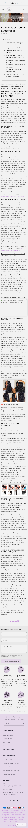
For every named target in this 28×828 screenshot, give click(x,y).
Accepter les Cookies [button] (14, 825)
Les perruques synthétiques (14, 48)
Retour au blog (15, 621)
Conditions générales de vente (11, 763)
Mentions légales (8, 767)
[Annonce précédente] (3, 2)
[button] (3, 9)
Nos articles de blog (8, 749)
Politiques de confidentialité (11, 770)
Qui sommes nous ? (8, 735)
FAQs (4, 746)
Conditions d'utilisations (10, 759)
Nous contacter (7, 738)
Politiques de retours (9, 774)
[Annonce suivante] (25, 2)
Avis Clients (6, 742)
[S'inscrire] (23, 724)
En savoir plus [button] (14, 821)
